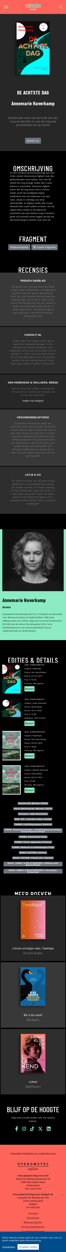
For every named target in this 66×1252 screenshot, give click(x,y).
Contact (33, 1213)
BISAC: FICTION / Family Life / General (33, 858)
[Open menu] (6, 7)
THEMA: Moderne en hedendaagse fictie (33, 847)
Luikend (33, 1081)
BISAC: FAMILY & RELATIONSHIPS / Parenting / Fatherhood (33, 871)
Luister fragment (46, 247)
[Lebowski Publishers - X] (40, 1129)
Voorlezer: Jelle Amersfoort (33, 814)
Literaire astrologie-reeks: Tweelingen (33, 948)
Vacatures (33, 1217)
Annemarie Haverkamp (24, 600)
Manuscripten (33, 1222)
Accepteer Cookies (28, 1247)
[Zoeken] (61, 7)
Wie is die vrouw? (33, 1015)
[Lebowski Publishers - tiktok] (32, 1129)
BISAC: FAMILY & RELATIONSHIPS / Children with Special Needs (33, 864)
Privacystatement (33, 1226)
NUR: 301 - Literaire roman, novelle (33, 819)
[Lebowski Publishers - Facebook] (16, 1129)
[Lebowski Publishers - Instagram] (24, 1129)
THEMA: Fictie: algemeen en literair (33, 842)
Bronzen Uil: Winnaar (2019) (33, 803)
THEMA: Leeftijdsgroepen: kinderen (33, 824)
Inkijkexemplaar (19, 247)
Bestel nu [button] (33, 140)
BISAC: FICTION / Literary (33, 852)
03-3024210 (33, 1207)
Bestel (29, 688)
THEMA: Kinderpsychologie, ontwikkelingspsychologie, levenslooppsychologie (33, 830)
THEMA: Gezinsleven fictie (33, 837)
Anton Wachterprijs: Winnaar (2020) (33, 808)
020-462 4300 (33, 1188)
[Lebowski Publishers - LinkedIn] (48, 1129)
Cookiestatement (33, 1231)
